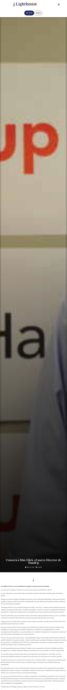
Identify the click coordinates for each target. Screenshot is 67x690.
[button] (58, 4)
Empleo (39, 567)
